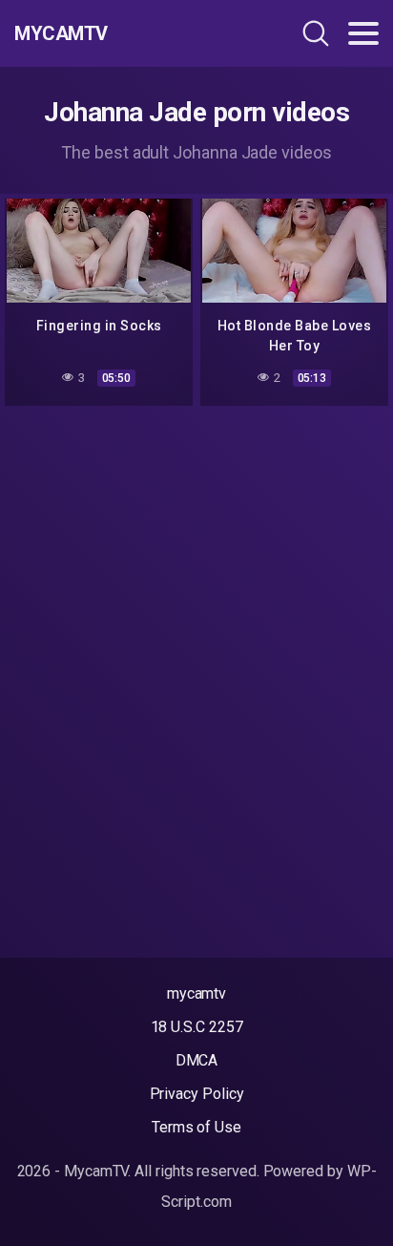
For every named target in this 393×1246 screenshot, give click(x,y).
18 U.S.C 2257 (197, 1027)
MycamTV (61, 33)
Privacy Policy (197, 1094)
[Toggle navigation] (363, 33)
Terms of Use (196, 1127)
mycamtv (196, 993)
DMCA (197, 1060)
